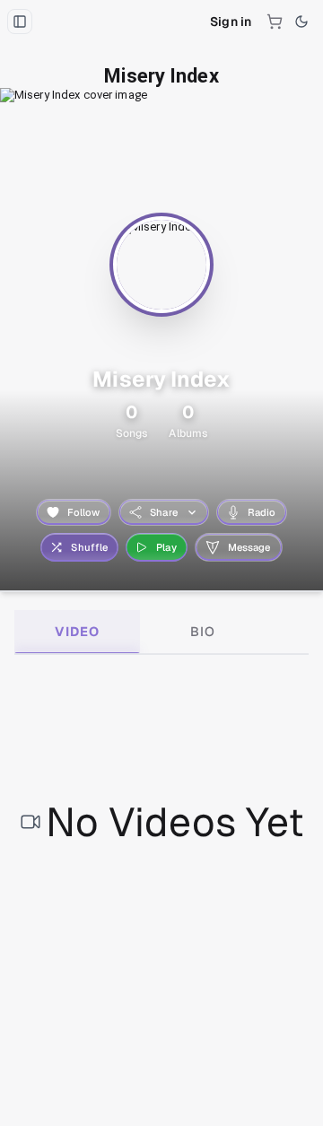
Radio (262, 512)
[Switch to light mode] (301, 21)
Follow (83, 512)
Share (164, 512)
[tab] (77, 631)
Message (249, 547)
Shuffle (89, 547)
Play (166, 547)
